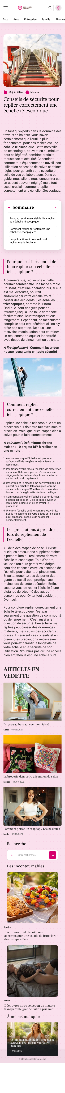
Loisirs (7, 927)
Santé (6, 729)
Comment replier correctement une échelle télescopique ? (30, 230)
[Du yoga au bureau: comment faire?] (32, 702)
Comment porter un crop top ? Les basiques (31, 829)
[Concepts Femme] (25, 8)
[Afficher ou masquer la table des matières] (45, 207)
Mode (6, 834)
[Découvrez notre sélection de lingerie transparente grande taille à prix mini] (32, 971)
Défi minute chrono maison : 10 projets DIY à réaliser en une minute (30, 446)
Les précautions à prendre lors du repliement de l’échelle (29, 240)
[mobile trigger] (6, 8)
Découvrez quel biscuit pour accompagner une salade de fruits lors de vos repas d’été (30, 935)
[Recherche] (50, 8)
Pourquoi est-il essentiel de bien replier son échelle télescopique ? (32, 220)
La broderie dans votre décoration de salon (30, 777)
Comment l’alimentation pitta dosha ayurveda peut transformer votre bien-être (32, 1043)
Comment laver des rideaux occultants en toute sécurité (31, 349)
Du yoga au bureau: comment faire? (26, 724)
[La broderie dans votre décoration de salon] (32, 754)
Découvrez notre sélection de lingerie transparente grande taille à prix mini (29, 1007)
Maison (35, 92)
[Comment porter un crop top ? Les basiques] (32, 806)
